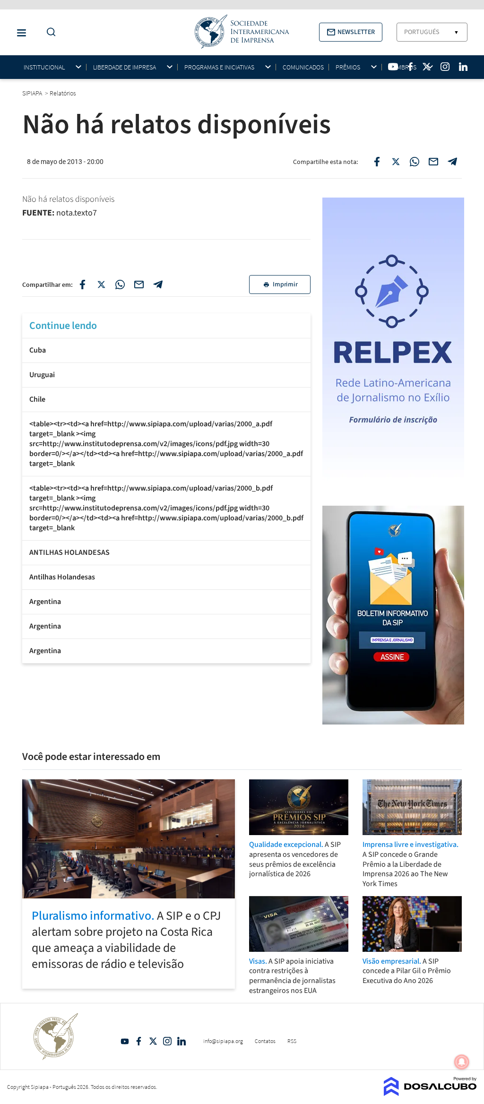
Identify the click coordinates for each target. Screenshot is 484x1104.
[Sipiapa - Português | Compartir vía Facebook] (82, 284)
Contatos (265, 1040)
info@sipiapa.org (223, 1040)
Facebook (139, 1041)
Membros (402, 67)
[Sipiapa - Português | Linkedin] (463, 66)
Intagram (167, 1041)
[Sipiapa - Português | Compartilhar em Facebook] (376, 161)
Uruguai (42, 375)
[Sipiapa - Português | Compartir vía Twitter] (101, 284)
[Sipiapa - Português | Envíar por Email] (433, 161)
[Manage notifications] (461, 1062)
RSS (291, 1040)
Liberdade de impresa (124, 67)
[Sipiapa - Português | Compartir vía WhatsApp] (120, 284)
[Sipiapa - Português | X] (427, 66)
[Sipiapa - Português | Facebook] (410, 66)
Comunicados (303, 67)
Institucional (44, 67)
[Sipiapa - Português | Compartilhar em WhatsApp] (414, 161)
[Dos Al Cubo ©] (430, 1093)
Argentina (45, 601)
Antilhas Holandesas (62, 577)
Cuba (37, 350)
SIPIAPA (32, 93)
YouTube (125, 1041)
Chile (37, 399)
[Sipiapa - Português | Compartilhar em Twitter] (395, 161)
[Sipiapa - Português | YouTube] (393, 66)
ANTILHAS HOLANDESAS (69, 552)
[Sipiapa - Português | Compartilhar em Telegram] (452, 161)
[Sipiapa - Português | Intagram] (445, 66)
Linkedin (181, 1041)
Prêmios (348, 67)
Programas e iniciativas (219, 67)
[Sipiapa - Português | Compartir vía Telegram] (157, 284)
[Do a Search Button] (49, 32)
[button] (350, 32)
